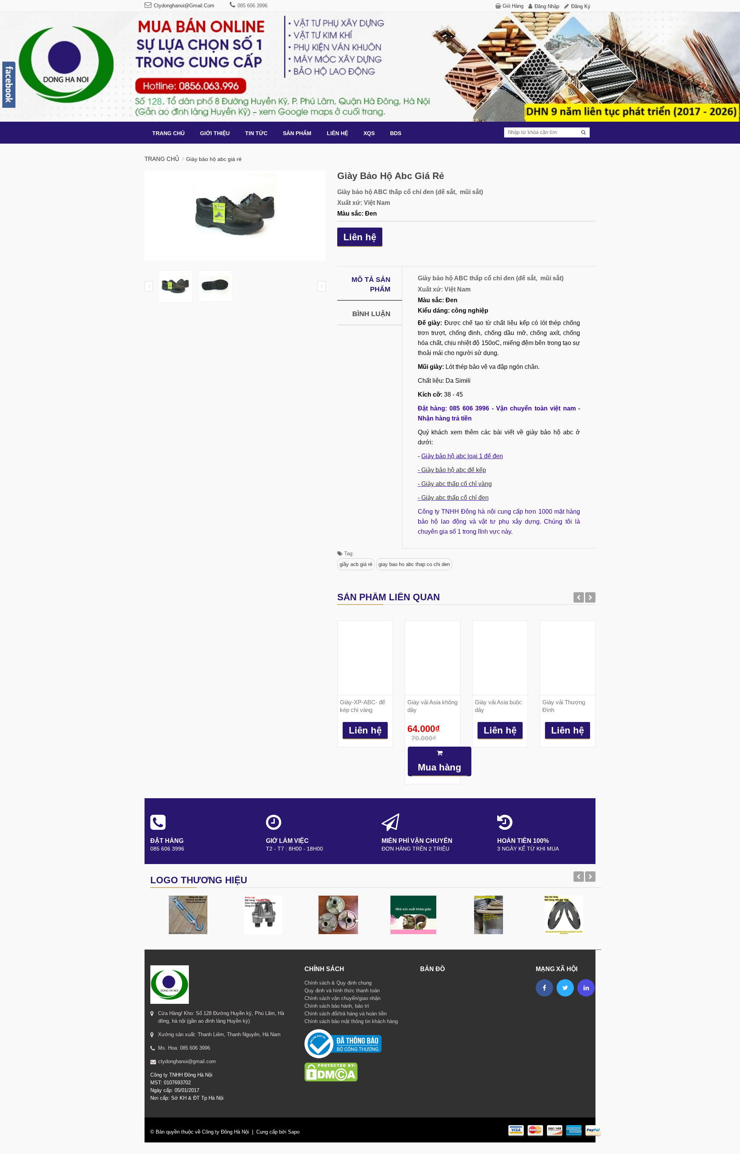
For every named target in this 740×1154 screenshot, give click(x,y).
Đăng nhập (547, 6)
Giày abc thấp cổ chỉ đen (454, 497)
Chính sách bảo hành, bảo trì (336, 1006)
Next (321, 286)
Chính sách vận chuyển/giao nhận (342, 998)
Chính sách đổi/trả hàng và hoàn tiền (345, 1014)
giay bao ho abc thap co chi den (414, 564)
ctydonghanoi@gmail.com (184, 5)
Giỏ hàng (513, 6)
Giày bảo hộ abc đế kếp (453, 470)
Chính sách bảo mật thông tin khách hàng (351, 1021)
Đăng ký (580, 6)
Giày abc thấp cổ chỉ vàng (456, 484)
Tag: (348, 553)
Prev (149, 286)
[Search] (583, 132)
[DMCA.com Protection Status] (331, 1062)
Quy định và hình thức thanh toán (342, 990)
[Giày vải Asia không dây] (433, 657)
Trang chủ (162, 159)
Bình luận (371, 314)
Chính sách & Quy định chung (338, 983)
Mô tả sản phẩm (371, 284)
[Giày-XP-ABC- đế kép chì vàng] (365, 657)
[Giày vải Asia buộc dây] (500, 657)
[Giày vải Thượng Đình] (568, 657)
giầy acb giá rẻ (356, 564)
